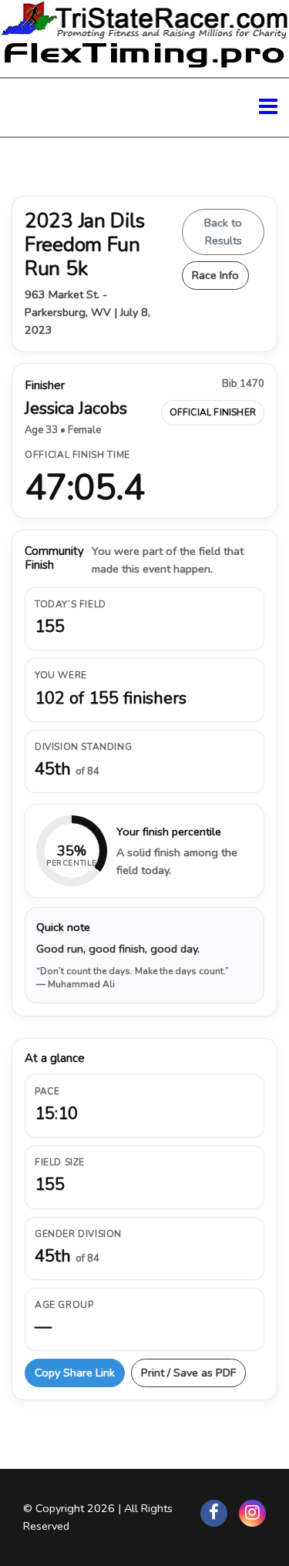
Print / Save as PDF (188, 1372)
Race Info (215, 275)
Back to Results (223, 231)
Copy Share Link (75, 1372)
